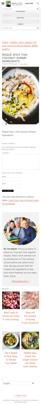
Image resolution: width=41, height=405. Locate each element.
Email (4, 183)
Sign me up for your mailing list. (12, 173)
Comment (6, 153)
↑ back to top (20, 396)
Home (5, 42)
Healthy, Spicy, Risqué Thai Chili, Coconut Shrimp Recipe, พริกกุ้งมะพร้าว (20, 45)
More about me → (20, 281)
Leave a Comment (23, 64)
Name (4, 176)
